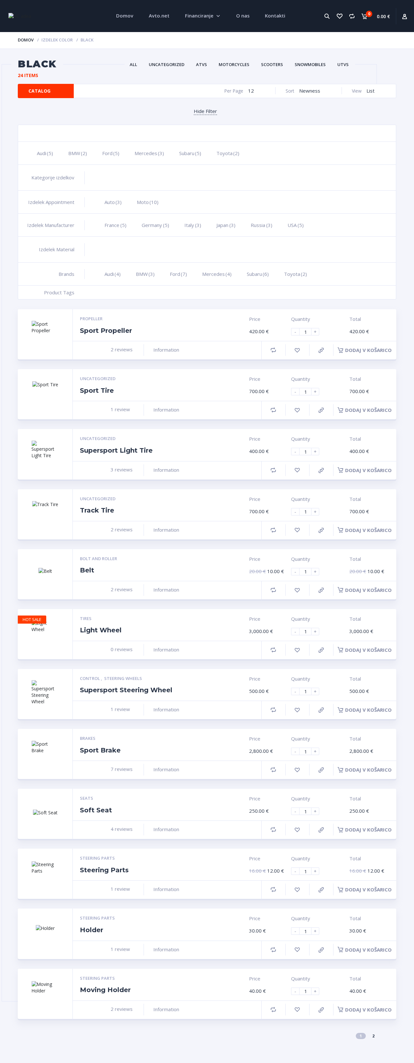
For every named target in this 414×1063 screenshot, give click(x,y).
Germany (155, 225)
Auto (113, 202)
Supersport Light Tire (116, 450)
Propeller (91, 319)
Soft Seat (96, 810)
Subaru (190, 153)
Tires (86, 618)
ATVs (201, 64)
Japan (225, 225)
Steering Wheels (123, 678)
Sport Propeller (106, 330)
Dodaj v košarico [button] (368, 350)
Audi (45, 153)
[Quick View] (321, 350)
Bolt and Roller (98, 558)
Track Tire (97, 510)
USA (296, 225)
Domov (26, 40)
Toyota (227, 153)
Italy (192, 225)
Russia (261, 225)
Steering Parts (97, 858)
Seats (86, 798)
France (115, 225)
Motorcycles (234, 64)
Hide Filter (205, 111)
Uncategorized (166, 64)
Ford (110, 153)
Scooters (272, 64)
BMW (77, 153)
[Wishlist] (339, 16)
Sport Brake (100, 750)
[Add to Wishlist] (297, 350)
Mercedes (149, 153)
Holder (91, 930)
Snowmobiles (310, 64)
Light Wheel (101, 630)
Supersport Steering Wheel (126, 690)
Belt (87, 570)
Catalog (39, 91)
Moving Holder (105, 990)
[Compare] (351, 16)
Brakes (87, 738)
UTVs (343, 64)
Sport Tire (97, 390)
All (133, 64)
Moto (147, 202)
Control (90, 678)
